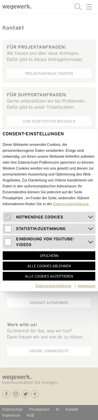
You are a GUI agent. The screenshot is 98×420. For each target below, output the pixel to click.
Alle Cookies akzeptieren (49, 276)
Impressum (86, 286)
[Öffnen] (90, 217)
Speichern (49, 256)
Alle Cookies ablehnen (49, 266)
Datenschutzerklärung (70, 204)
